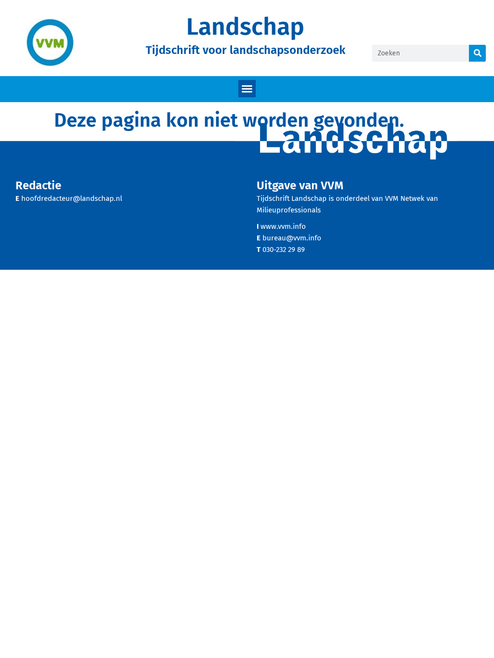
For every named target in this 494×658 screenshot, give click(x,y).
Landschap (245, 26)
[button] (247, 88)
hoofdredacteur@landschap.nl (71, 198)
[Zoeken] (477, 53)
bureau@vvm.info (291, 238)
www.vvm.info (283, 226)
